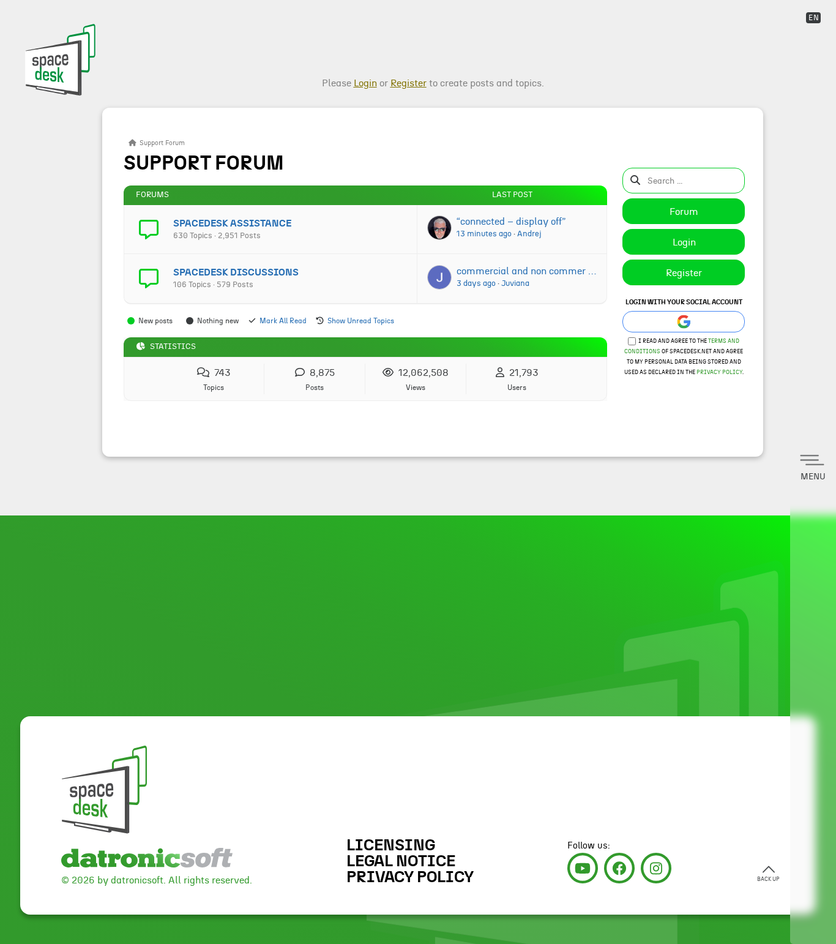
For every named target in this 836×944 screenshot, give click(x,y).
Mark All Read (283, 320)
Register (684, 273)
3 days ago (476, 283)
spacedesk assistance (232, 223)
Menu (813, 477)
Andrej (529, 234)
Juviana (515, 283)
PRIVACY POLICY (410, 877)
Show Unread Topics (360, 320)
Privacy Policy (719, 372)
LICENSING (390, 845)
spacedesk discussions (236, 272)
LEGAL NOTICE (400, 861)
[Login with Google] (683, 321)
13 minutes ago (484, 234)
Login (684, 242)
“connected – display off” (511, 222)
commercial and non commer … (526, 271)
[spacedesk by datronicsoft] (58, 49)
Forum (684, 212)
